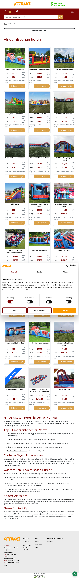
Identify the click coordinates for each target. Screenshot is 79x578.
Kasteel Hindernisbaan (64, 70)
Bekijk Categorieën (39, 30)
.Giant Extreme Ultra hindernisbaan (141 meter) (39, 390)
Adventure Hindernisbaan (39, 158)
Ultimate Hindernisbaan (15, 434)
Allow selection (39, 310)
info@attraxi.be (9, 559)
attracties (53, 499)
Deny (14, 310)
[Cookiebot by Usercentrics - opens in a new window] (68, 266)
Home (5, 24)
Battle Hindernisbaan (64, 114)
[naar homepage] (22, 4)
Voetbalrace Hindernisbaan (39, 70)
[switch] (30, 301)
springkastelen (66, 499)
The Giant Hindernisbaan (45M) (64, 205)
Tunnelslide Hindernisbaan (15, 158)
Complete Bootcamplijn (15, 439)
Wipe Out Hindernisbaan (15, 70)
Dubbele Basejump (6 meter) (64, 159)
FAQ (36, 538)
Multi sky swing (64, 250)
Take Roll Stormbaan (14, 443)
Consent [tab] (14, 272)
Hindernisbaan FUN (39, 114)
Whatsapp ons (59, 5)
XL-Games (42, 502)
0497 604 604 (58, 3)
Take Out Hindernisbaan (39, 343)
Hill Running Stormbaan (15, 447)
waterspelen (18, 502)
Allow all (64, 310)
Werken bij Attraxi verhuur (27, 547)
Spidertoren (14, 204)
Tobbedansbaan (64, 389)
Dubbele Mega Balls (39, 250)
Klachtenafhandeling (55, 538)
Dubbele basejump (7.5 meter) (39, 205)
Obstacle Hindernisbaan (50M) (64, 344)
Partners (26, 542)
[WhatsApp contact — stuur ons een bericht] (74, 573)
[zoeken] (60, 17)
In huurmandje (17, 86)
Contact (50, 542)
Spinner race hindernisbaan (15, 343)
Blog (36, 547)
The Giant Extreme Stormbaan (17, 451)
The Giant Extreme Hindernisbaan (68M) (14, 251)
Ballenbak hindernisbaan (15, 389)
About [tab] (65, 272)
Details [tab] (39, 272)
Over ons (26, 538)
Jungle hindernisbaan (15, 114)
